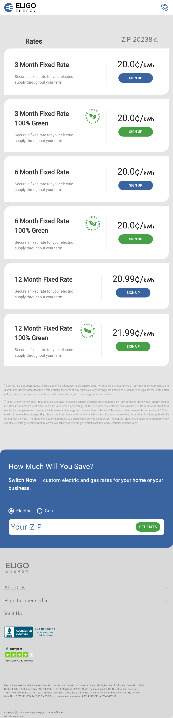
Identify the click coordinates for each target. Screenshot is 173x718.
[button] (164, 7)
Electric (24, 510)
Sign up (135, 78)
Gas (49, 510)
